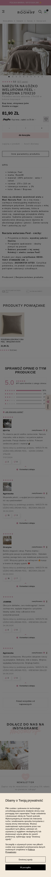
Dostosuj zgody (25, 859)
